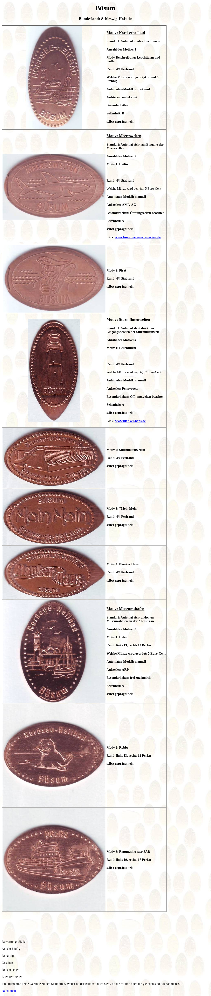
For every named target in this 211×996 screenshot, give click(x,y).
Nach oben (9, 990)
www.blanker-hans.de (130, 421)
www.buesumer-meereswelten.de (138, 237)
